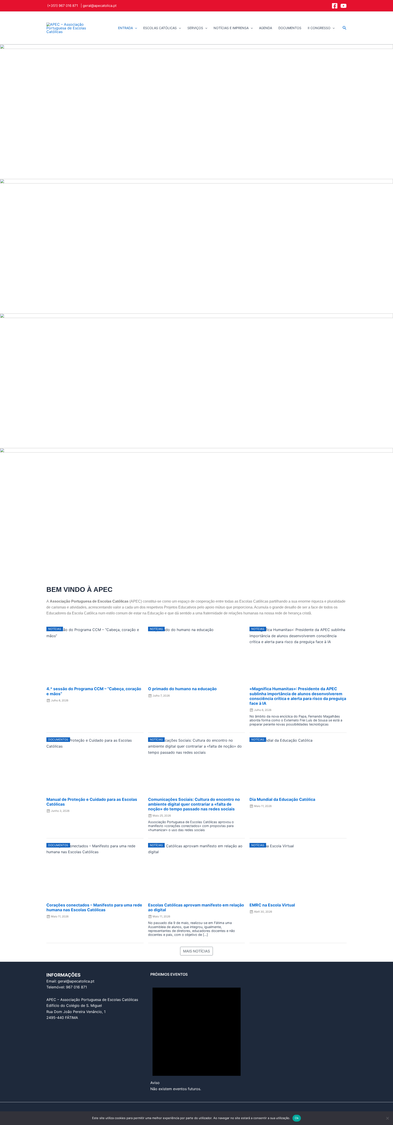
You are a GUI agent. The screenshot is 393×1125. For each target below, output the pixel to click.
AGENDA (265, 28)
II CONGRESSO (319, 28)
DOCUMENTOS (289, 28)
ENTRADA (125, 28)
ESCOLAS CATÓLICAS (160, 28)
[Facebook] (335, 6)
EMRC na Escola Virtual (272, 905)
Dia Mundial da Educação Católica (282, 799)
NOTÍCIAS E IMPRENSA (231, 28)
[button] (135, 28)
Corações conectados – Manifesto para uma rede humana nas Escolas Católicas (94, 907)
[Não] (387, 1118)
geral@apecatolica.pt (99, 5)
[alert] (196, 1034)
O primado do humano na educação (182, 688)
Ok (297, 1118)
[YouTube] (343, 6)
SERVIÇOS (195, 28)
